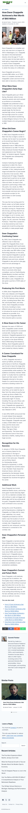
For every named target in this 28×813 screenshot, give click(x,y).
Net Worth (5, 9)
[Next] (24, 697)
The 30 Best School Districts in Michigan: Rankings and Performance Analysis (14, 788)
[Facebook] (3, 800)
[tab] (11, 712)
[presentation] (14, 691)
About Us (4, 804)
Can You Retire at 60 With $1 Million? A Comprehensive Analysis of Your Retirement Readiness (13, 779)
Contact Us (11, 804)
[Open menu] (25, 3)
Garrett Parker (7, 22)
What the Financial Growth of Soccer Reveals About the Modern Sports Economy (13, 764)
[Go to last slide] (4, 697)
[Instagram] (9, 800)
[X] (6, 800)
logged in (13, 727)
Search (4, 743)
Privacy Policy (19, 804)
